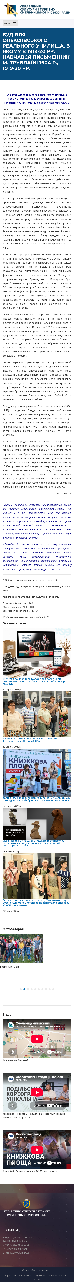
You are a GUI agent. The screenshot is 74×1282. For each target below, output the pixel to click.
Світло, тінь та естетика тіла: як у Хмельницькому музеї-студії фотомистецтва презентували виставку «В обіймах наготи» (36, 903)
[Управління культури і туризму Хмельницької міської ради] (37, 9)
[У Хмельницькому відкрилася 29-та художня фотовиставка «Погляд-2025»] (37, 714)
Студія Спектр (43, 1270)
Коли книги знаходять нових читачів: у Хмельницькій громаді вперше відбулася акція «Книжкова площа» (36, 799)
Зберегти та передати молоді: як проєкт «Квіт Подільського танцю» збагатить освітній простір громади (34, 681)
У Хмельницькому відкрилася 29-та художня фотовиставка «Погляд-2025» (31, 740)
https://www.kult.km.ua (17, 1252)
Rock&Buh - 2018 (10, 966)
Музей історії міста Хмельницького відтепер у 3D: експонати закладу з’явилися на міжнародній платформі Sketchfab (34, 843)
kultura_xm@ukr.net (16, 1248)
